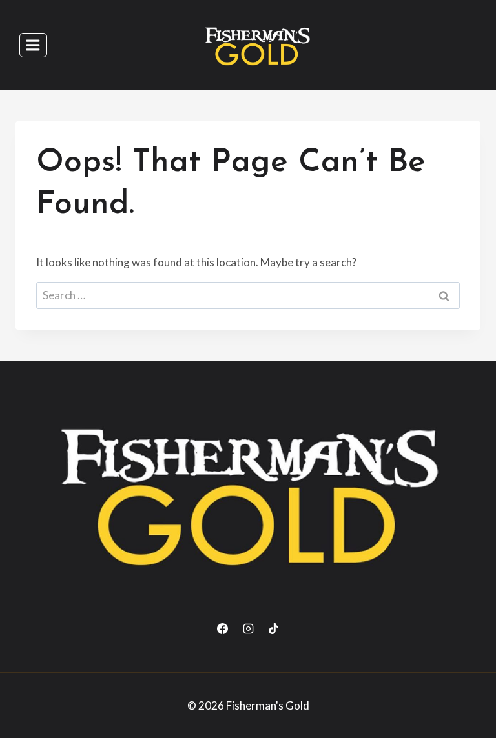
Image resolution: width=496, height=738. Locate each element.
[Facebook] (223, 629)
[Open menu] (33, 45)
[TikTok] (273, 629)
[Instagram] (248, 629)
